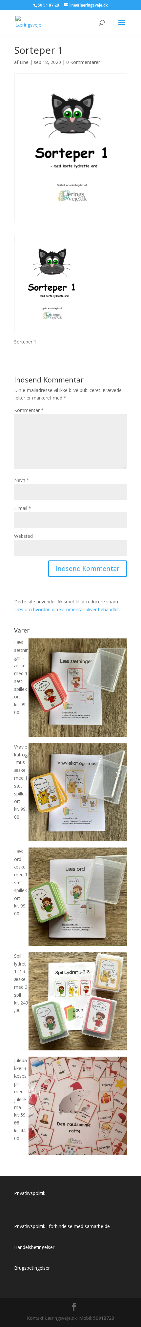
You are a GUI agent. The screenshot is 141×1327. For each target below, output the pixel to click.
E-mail (22, 508)
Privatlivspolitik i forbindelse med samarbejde (62, 1226)
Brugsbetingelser (32, 1268)
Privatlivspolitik (29, 1193)
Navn (21, 480)
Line (24, 62)
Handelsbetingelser (34, 1247)
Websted (23, 536)
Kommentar (29, 410)
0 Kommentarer (83, 62)
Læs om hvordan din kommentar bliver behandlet (66, 609)
